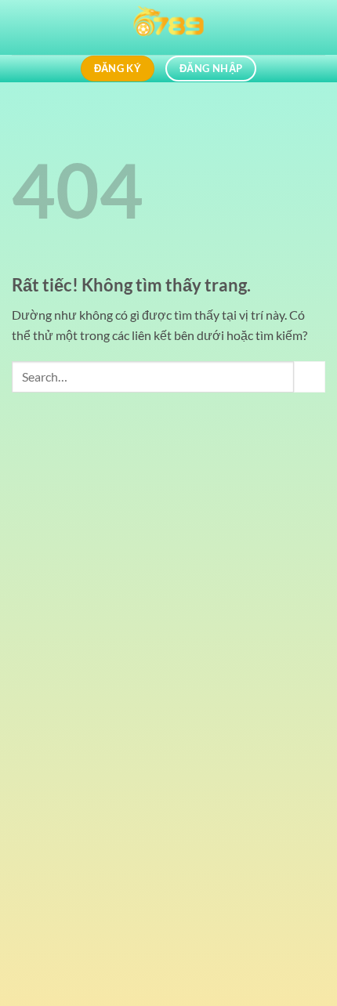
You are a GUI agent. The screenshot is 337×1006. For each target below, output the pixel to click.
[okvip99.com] (168, 27)
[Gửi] (309, 376)
